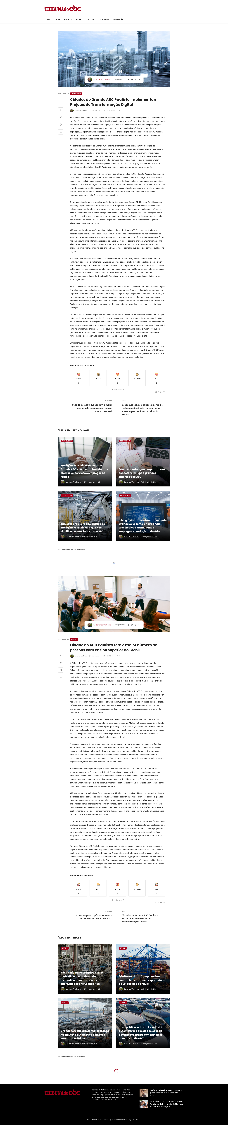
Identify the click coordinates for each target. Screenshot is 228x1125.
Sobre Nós (118, 20)
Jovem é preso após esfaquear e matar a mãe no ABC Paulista (94, 917)
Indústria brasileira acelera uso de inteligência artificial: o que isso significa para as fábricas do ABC (83, 527)
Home (58, 20)
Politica (90, 20)
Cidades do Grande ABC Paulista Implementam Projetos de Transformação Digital (140, 918)
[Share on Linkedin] (60, 132)
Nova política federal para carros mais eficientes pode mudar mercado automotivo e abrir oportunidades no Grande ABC (82, 978)
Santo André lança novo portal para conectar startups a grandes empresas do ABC (142, 473)
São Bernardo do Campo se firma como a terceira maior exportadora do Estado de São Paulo (142, 980)
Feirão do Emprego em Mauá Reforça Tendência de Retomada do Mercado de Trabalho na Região (166, 1104)
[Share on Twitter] (60, 117)
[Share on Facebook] (60, 110)
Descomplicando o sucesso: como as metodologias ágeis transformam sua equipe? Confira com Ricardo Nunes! (142, 409)
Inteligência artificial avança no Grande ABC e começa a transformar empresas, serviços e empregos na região (84, 471)
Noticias (68, 20)
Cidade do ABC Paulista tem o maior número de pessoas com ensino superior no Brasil (92, 408)
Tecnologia (103, 20)
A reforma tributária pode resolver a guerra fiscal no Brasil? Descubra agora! (166, 1093)
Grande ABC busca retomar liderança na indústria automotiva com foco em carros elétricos (85, 1034)
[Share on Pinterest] (60, 125)
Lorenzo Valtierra (103, 79)
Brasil (79, 20)
